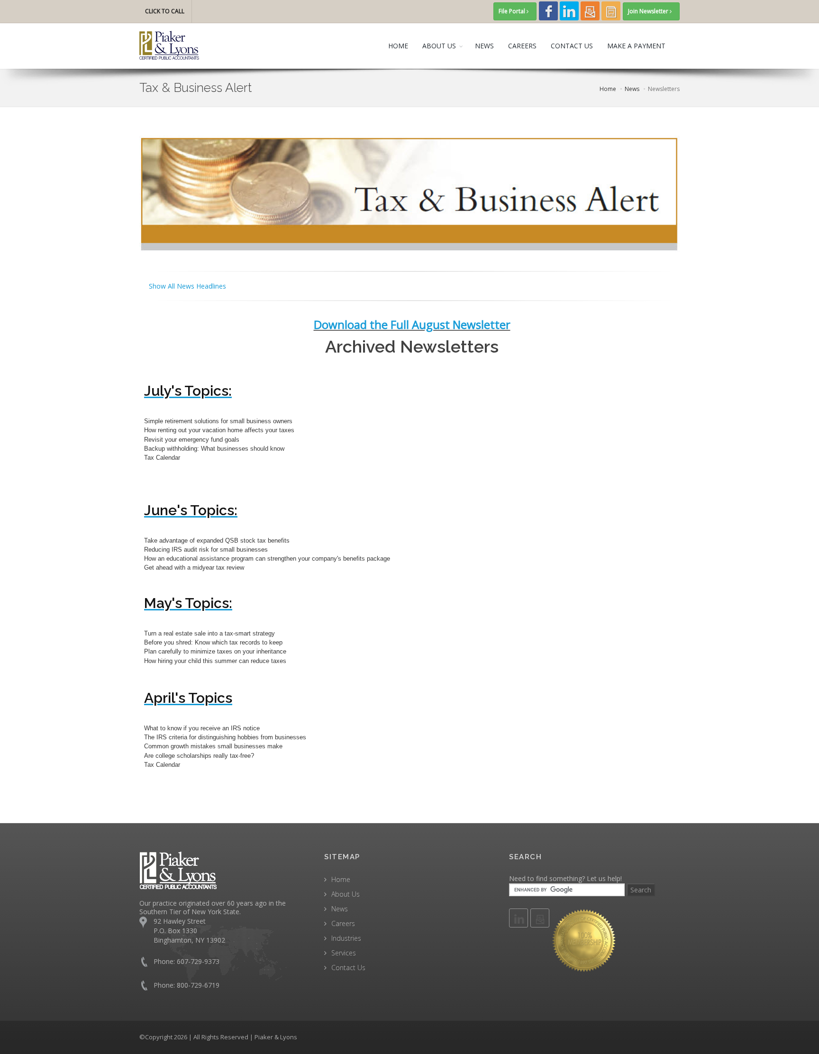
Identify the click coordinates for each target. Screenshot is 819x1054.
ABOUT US (439, 45)
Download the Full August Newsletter (412, 324)
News (339, 908)
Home (340, 879)
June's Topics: (190, 510)
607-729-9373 (198, 961)
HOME (398, 45)
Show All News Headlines (187, 286)
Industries (346, 938)
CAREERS (522, 45)
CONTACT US (572, 45)
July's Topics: (188, 390)
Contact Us (348, 967)
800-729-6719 (198, 985)
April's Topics (188, 698)
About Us (345, 894)
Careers (343, 923)
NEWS (484, 45)
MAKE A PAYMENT (636, 45)
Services (343, 952)
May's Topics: (188, 603)
